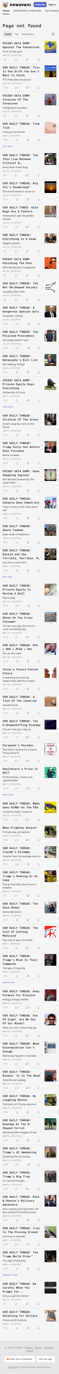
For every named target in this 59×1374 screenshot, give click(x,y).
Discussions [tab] (28, 34)
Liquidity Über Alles (14, 291)
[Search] (53, 34)
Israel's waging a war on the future (18, 425)
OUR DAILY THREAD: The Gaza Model (20, 905)
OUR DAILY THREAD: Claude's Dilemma (17, 850)
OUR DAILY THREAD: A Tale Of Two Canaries (20, 699)
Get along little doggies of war (20, 1132)
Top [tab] (16, 34)
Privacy (29, 1347)
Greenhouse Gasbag (14, 1080)
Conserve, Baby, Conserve (17, 811)
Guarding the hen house (16, 1156)
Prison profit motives (14, 1320)
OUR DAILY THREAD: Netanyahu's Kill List (20, 358)
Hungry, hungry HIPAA (15, 999)
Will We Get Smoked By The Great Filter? (18, 481)
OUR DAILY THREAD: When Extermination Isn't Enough (21, 1047)
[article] (29, 51)
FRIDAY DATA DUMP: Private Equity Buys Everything (18, 384)
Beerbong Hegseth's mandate (19, 1055)
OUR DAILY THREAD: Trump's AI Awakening (19, 1150)
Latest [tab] (8, 34)
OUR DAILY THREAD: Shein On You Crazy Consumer (18, 617)
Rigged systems (11, 243)
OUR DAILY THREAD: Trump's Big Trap (17, 1174)
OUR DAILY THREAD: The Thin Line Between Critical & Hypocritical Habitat (20, 159)
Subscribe (40, 4)
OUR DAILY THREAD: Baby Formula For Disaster (21, 993)
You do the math (12, 653)
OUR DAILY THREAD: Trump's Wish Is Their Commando (20, 960)
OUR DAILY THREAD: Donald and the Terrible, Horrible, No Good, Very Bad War (21, 554)
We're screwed (11, 455)
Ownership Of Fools (14, 392)
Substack (13, 1367)
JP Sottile (17, 55)
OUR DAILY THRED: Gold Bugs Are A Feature (20, 209)
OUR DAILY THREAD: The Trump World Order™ (20, 1254)
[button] (6, 10)
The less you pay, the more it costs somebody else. (19, 627)
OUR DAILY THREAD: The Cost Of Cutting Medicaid (20, 931)
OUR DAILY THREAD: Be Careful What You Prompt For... (19, 1287)
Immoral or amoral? (14, 1236)
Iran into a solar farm (15, 562)
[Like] (5, 59)
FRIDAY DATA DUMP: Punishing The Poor (17, 261)
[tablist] (19, 34)
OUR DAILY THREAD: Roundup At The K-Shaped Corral (17, 1124)
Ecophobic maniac (13, 315)
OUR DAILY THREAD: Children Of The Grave (20, 417)
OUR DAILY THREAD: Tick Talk (21, 125)
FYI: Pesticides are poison (17, 79)
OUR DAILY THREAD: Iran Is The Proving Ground (21, 1230)
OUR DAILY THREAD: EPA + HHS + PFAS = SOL (20, 647)
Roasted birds (10, 705)
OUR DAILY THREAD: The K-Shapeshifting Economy (21, 723)
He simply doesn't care (15, 340)
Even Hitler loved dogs (15, 167)
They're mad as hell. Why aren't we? (20, 508)
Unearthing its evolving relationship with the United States (18, 679)
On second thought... (14, 1180)
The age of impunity (14, 968)
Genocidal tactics (12, 911)
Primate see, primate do (16, 832)
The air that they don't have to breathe (19, 886)
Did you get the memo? (16, 1295)
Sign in (52, 4)
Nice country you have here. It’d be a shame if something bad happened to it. (20, 1210)
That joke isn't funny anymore (19, 1104)
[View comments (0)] (16, 59)
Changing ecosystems (15, 107)
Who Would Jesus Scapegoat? (19, 267)
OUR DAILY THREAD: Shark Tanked (17, 528)
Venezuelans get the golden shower (18, 217)
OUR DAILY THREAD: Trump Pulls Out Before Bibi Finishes (21, 447)
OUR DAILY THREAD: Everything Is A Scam (19, 237)
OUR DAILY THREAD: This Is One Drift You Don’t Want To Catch (21, 71)
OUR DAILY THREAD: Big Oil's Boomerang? (20, 185)
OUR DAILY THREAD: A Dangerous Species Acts (21, 309)
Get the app (45, 1359)
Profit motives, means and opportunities (17, 778)
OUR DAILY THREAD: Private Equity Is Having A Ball (17, 589)
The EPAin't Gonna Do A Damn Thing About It (20, 751)
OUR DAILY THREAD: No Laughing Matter (19, 1098)
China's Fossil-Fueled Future (20, 671)
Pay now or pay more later (18, 940)
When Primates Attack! (20, 828)
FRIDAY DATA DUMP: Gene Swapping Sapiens (21, 473)
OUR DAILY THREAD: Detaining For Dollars (20, 1314)
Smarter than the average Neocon (22, 856)
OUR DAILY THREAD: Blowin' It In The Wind (21, 1073)
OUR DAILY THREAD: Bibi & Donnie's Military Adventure (21, 1200)
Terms (38, 1347)
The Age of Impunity (14, 1260)
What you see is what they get (19, 1027)
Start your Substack (21, 1359)
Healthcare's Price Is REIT (20, 771)
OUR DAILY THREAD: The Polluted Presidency (20, 334)
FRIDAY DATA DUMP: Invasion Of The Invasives (17, 99)
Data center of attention (16, 534)
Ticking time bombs (14, 131)
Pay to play (9, 597)
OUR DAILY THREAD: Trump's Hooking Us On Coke (20, 876)
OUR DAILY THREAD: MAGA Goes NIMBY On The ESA (21, 805)
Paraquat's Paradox (18, 745)
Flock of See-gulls (12, 51)
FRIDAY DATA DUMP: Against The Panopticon (21, 45)
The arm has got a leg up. (17, 729)
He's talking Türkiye (14, 364)
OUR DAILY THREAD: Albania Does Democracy (21, 500)
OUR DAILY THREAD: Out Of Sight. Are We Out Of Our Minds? (20, 1019)
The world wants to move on (19, 191)
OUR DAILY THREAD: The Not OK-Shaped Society (20, 285)
